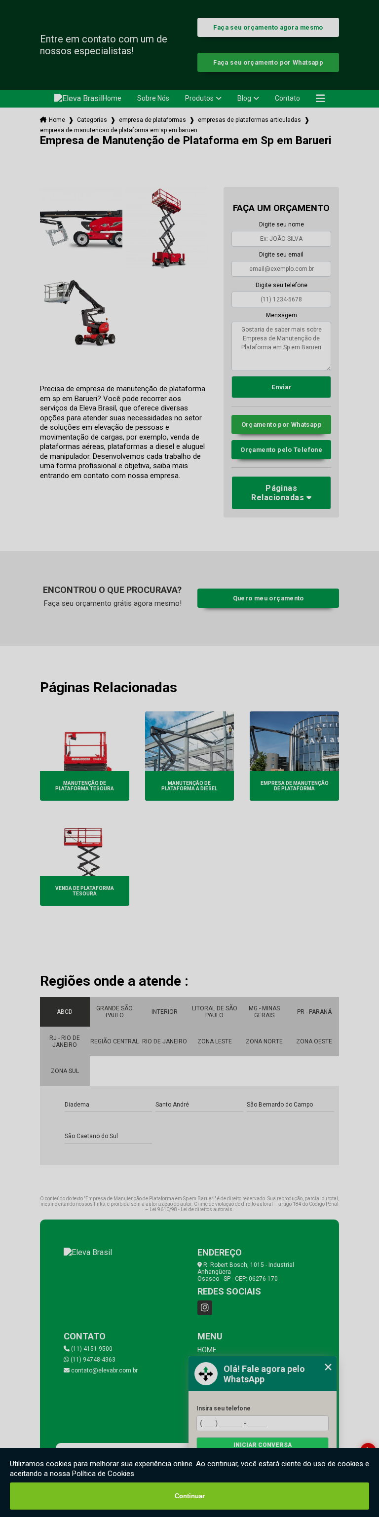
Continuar (190, 1496)
